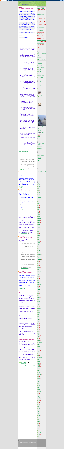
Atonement (39, 198)
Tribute (27, 151)
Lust (38, 316)
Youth (38, 436)
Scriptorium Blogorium (40, 86)
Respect (38, 376)
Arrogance (39, 196)
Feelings (38, 265)
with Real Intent (39, 71)
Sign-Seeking (39, 398)
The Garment (39, 415)
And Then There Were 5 (40, 83)
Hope (38, 291)
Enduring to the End (40, 95)
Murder (38, 333)
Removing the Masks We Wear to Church (41, 59)
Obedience (39, 335)
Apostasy (39, 194)
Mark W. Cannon (39, 130)
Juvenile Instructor (39, 64)
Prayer (38, 352)
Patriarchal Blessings (40, 342)
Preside (38, 355)
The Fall (38, 414)
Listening (38, 314)
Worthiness (39, 434)
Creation (38, 233)
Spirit (38, 402)
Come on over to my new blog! (40, 126)
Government (39, 275)
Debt (38, 237)
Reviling (38, 381)
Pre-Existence (39, 353)
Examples (39, 258)
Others (38, 338)
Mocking (38, 327)
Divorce (38, 245)
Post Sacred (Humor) (40, 147)
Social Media (39, 400)
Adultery (38, 188)
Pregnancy (39, 354)
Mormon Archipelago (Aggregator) (41, 76)
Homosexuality (39, 289)
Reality (38, 369)
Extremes (39, 260)
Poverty (38, 351)
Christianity (39, 213)
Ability (38, 183)
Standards (39, 404)
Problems (39, 359)
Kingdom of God (39, 307)
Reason (38, 370)
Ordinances (39, 337)
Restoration (39, 378)
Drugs (38, 247)
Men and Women (39, 322)
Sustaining (39, 408)
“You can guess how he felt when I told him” (42, 101)
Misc (38, 324)
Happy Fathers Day (39, 113)
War (38, 430)
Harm (38, 280)
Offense (38, 336)
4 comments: (26, 186)
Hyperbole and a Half (40, 145)
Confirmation (39, 224)
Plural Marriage (39, 348)
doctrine (38, 246)
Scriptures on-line (39, 157)
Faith (38, 261)
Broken (38, 207)
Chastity (38, 211)
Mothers (38, 331)
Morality (38, 329)
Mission (38, 325)
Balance (38, 200)
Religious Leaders (39, 374)
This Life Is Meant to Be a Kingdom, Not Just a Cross (26, 8)
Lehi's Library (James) (40, 146)
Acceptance (39, 185)
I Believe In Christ (39, 88)
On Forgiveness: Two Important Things (24, 172)
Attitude (38, 199)
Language (39, 310)
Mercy (23, 288)
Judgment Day (39, 305)
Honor (38, 290)
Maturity (38, 319)
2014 (38, 175)
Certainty (38, 209)
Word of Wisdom (39, 432)
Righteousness (39, 382)
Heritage (22, 209)
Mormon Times (39, 66)
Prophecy (39, 361)
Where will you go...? (40, 128)
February (39, 172)
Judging (23, 169)
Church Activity (39, 215)
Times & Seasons (39, 69)
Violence (38, 427)
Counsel (38, 230)
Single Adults (39, 399)
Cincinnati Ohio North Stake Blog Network (41, 155)
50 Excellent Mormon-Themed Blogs (41, 75)
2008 (38, 179)
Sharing (38, 396)
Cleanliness (39, 216)
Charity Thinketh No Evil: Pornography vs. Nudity (41, 33)
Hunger (38, 293)
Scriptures (39, 389)
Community (39, 220)
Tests (38, 412)
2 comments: (26, 233)
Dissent (38, 244)
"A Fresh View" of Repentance (40, 56)
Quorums (39, 367)
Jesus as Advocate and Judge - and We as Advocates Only (26, 339)
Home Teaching (39, 288)
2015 (38, 174)
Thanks (38, 413)
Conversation (39, 228)
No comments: (26, 168)
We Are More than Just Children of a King (24, 190)
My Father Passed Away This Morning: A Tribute (41, 40)
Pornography (39, 350)
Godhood (38, 274)
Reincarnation (39, 372)
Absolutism (39, 184)
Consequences (39, 226)
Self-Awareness (23, 151)
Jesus (22, 363)
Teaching (38, 410)
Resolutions (20, 151)
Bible (38, 203)
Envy (38, 252)
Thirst (38, 417)
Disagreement (39, 241)
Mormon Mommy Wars (40, 65)
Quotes (38, 368)
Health (38, 282)
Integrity (38, 299)
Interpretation (39, 301)
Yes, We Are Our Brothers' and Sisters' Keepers (25, 272)
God (21, 209)
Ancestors (39, 192)
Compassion (39, 222)
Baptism (38, 201)
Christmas (39, 214)
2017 (38, 173)
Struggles (39, 406)
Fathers (38, 263)
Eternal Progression (39, 254)
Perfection (39, 344)
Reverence (39, 380)
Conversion (39, 229)
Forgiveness (22, 187)
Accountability (39, 186)
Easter (38, 248)
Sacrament (39, 384)
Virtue (38, 428)
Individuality (39, 297)
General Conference (39, 271)
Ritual (38, 383)
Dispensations (39, 243)
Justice (38, 306)
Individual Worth (20, 288)
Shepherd (39, 397)
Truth (38, 425)
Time (38, 419)
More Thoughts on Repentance (40, 30)
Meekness (39, 320)
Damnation (39, 235)
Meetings (38, 321)
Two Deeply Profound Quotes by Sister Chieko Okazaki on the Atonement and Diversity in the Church (41, 16)
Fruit (38, 269)
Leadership (39, 312)
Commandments (39, 218)
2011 (38, 177)
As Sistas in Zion (39, 136)
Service (25, 151)
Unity (25, 288)
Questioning (39, 366)
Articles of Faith (39, 197)
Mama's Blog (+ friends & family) (41, 143)
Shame (38, 395)
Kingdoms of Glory (39, 308)
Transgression (39, 421)
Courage (38, 231)
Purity (38, 365)
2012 (38, 176)
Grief (38, 277)
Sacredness (39, 385)
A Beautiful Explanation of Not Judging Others (25, 237)
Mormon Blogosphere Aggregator (41, 77)
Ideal (38, 295)
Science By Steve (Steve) (40, 148)
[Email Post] (28, 168)
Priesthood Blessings (40, 357)
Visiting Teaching (39, 429)
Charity (21, 169)
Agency (38, 190)
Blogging (38, 205)
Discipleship (39, 242)
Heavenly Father (39, 284)
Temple (38, 411)
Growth (38, 278)
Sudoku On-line (39, 158)
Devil (38, 239)
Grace (38, 276)
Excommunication (39, 259)
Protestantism (39, 363)
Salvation (38, 387)
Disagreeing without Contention (40, 57)
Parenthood (39, 340)
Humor (38, 292)
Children (38, 212)
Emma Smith (39, 250)
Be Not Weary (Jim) (39, 144)
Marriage (38, 318)
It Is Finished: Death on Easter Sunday (41, 58)
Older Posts (34, 365)
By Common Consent (40, 63)
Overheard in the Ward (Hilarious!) (41, 67)
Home (25, 365)
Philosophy (39, 346)
